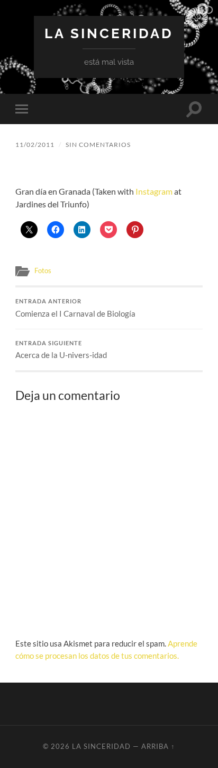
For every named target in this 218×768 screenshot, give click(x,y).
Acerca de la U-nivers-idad (61, 350)
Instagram (153, 191)
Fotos (42, 270)
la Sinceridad (109, 33)
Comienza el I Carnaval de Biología (75, 308)
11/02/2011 (34, 145)
